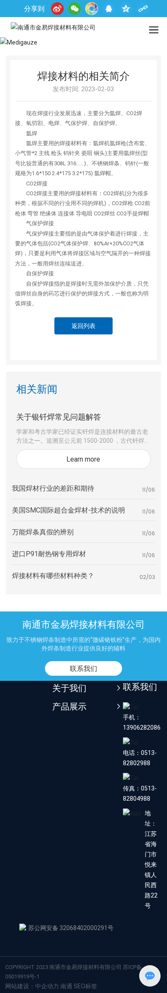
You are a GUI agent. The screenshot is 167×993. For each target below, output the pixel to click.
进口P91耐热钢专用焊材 (49, 553)
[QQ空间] (125, 8)
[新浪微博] (57, 8)
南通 (66, 986)
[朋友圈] (91, 8)
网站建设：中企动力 (32, 986)
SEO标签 (85, 986)
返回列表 (83, 326)
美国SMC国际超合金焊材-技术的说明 (68, 509)
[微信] (74, 8)
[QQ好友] (108, 8)
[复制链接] (143, 8)
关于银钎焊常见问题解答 (58, 417)
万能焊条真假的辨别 (43, 531)
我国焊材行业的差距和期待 (53, 487)
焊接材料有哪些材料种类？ (53, 575)
